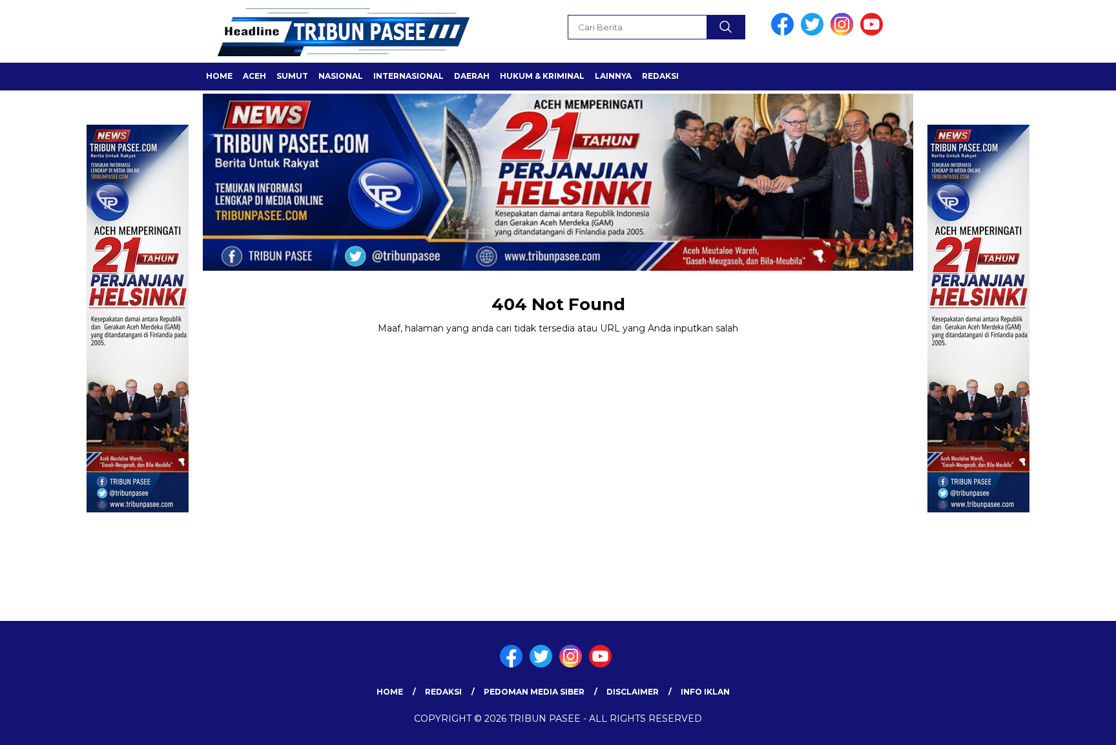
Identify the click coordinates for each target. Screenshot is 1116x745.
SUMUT (292, 76)
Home (219, 76)
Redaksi (660, 76)
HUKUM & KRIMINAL (542, 76)
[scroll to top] (1072, 725)
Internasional (408, 76)
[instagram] (844, 32)
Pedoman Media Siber (534, 692)
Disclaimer (632, 692)
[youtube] (873, 32)
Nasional (340, 76)
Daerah (472, 76)
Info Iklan (705, 692)
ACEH (254, 76)
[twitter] (814, 32)
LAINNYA (613, 76)
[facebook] (784, 32)
